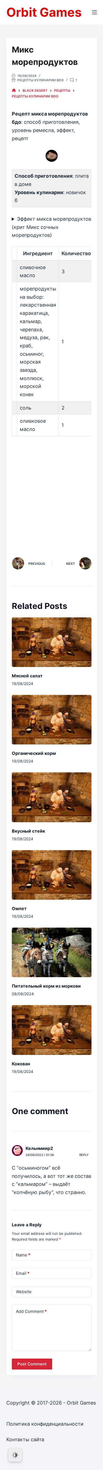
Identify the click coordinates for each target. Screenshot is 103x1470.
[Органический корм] (51, 719)
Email (22, 1273)
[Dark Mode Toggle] (15, 1455)
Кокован (21, 1063)
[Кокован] (51, 1030)
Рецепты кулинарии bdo (40, 80)
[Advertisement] (51, 490)
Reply (84, 1155)
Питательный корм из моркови (46, 986)
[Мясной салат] (51, 642)
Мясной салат (27, 675)
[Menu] (94, 12)
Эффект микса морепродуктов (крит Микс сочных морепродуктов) (51, 227)
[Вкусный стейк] (51, 797)
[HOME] (14, 90)
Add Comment (31, 1311)
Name (23, 1255)
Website (24, 1291)
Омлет (19, 908)
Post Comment (32, 1364)
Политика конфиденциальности (44, 1424)
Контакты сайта (25, 1439)
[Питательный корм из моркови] (51, 952)
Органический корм (34, 753)
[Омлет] (51, 875)
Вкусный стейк (28, 831)
